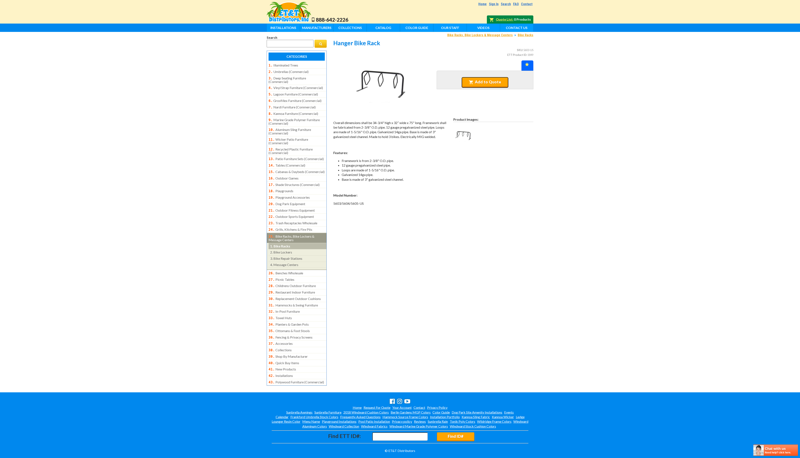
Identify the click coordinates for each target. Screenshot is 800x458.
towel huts (280, 318)
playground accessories (289, 197)
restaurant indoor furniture (292, 292)
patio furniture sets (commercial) (296, 159)
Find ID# (455, 436)
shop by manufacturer (288, 356)
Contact (526, 4)
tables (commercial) (287, 165)
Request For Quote (377, 407)
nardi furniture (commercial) (292, 107)
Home (482, 4)
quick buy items (284, 363)
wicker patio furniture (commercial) (288, 141)
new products (282, 369)
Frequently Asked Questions (360, 417)
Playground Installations (339, 421)
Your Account (402, 407)
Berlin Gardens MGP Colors (411, 412)
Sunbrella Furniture (327, 412)
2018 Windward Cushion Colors (366, 412)
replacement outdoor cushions (295, 299)
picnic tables (281, 279)
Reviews (420, 421)
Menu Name (311, 421)
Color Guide (416, 28)
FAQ (516, 4)
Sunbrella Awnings (299, 412)
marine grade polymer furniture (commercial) (294, 121)
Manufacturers (316, 28)
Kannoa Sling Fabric (476, 417)
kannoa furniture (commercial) (293, 114)
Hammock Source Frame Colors (405, 417)
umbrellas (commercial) (289, 72)
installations (281, 376)
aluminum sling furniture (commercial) (290, 131)
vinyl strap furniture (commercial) (296, 88)
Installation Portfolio (445, 417)
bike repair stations (286, 258)
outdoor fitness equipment (292, 210)
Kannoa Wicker (503, 417)
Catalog (383, 28)
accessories (281, 343)
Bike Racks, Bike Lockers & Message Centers (480, 35)
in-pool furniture (284, 311)
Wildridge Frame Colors (494, 421)
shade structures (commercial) (294, 185)
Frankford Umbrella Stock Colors (314, 417)
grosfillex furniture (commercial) (295, 101)
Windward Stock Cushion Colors (473, 426)
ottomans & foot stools (289, 331)
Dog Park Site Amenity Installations (477, 412)
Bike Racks (525, 35)
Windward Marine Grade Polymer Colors (418, 426)
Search (506, 4)
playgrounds (281, 191)
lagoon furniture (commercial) (293, 94)
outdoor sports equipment (291, 217)
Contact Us (517, 28)
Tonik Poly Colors (462, 421)
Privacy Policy (437, 407)
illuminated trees (283, 65)
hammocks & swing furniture (293, 305)
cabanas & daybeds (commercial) (297, 172)
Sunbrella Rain (438, 421)
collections (280, 350)
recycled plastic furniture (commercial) (291, 151)
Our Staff (450, 28)
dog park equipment (287, 204)
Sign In (494, 4)
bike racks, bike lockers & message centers (291, 238)
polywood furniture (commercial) (296, 382)
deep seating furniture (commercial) (287, 80)
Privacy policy (402, 421)
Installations (283, 28)
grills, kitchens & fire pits (290, 229)
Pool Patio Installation (374, 421)
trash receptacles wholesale (293, 223)
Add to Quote (488, 81)
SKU (519, 50)
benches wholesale (286, 273)
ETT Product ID (516, 54)
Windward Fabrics (374, 426)
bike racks (280, 246)
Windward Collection (344, 426)
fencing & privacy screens (290, 337)
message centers (284, 265)
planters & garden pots (289, 324)
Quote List (504, 19)
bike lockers (281, 252)
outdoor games (284, 178)
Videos (483, 28)
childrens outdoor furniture (292, 286)
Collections (350, 28)
